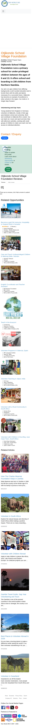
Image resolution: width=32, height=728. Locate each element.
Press (20, 698)
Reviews (3, 182)
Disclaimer (11, 695)
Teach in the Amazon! (8, 322)
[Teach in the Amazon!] (13, 308)
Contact (25, 698)
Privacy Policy (18, 695)
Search (25, 695)
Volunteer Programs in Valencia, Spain (14, 350)
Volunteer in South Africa (11, 516)
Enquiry (4, 138)
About (6, 695)
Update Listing (8, 169)
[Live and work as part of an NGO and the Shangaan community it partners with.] (11, 396)
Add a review (11, 182)
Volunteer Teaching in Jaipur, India (13, 379)
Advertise (15, 698)
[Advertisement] (16, 30)
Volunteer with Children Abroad (13, 554)
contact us (8, 162)
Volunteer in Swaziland (10, 676)
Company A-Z (8, 698)
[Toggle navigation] (3, 11)
